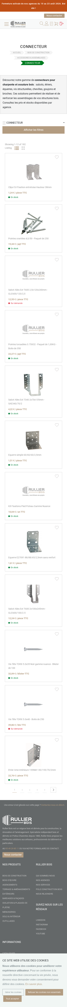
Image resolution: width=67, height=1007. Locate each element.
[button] (51, 24)
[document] (33, 980)
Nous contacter (54, 15)
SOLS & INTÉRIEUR (11, 916)
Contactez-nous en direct (52, 805)
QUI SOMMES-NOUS (45, 875)
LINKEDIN (40, 920)
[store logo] (23, 24)
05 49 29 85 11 (12, 848)
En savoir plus (33, 984)
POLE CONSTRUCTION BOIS (49, 889)
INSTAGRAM (42, 924)
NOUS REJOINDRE (44, 894)
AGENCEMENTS (9, 885)
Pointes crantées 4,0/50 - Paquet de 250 (28, 238)
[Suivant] (53, 790)
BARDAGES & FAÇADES (13, 898)
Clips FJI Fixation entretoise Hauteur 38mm (30, 187)
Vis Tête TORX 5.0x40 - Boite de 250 (26, 719)
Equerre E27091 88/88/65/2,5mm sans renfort (31, 557)
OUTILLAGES (8, 921)
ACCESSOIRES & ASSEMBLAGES (31, 58)
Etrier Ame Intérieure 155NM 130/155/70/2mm (32, 770)
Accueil (17, 52)
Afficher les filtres (33, 129)
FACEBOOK (41, 929)
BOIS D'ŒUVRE (9, 880)
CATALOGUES (8, 953)
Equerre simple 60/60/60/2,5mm (24, 455)
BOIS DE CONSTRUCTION (38, 52)
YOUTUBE (40, 933)
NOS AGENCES (43, 880)
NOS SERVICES (43, 885)
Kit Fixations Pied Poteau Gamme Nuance (29, 506)
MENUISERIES (9, 912)
